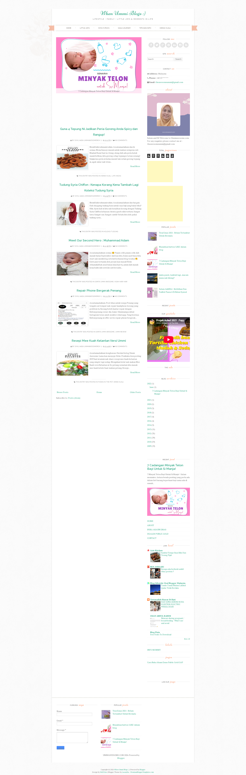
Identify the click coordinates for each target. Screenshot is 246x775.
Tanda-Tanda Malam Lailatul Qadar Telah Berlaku (173, 586)
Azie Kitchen (156, 550)
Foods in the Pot (105, 382)
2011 (149, 437)
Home (68, 28)
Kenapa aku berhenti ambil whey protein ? (172, 570)
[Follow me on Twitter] (156, 45)
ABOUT (150, 525)
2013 (149, 429)
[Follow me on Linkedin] (174, 45)
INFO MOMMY (154, 649)
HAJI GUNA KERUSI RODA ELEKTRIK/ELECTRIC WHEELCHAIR (172, 604)
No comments (121, 140)
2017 (149, 416)
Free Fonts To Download (160, 634)
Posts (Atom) (74, 398)
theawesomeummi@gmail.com (169, 82)
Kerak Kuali (106, 176)
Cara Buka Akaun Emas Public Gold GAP (165, 662)
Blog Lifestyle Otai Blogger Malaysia (167, 583)
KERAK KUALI (165, 28)
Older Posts (135, 392)
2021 (149, 400)
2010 (149, 441)
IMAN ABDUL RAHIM (160, 616)
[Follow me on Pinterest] (168, 45)
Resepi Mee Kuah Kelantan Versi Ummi (99, 340)
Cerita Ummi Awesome (104, 282)
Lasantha (125, 772)
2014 (149, 425)
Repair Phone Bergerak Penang (99, 290)
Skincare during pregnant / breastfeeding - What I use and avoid (172, 620)
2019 (149, 408)
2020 (149, 404)
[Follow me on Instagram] (180, 45)
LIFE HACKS (116, 176)
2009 (149, 446)
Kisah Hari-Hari (120, 282)
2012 (149, 433)
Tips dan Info (145, 28)
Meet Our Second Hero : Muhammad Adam (99, 240)
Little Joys (85, 28)
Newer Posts (62, 392)
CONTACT (151, 538)
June (151, 387)
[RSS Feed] (186, 45)
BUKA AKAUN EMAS (156, 529)
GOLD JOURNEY (124, 28)
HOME (150, 521)
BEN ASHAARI (157, 566)
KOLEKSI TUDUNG (111, 231)
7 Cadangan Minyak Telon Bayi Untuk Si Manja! (165, 467)
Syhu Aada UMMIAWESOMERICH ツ (88, 140)
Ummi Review (120, 332)
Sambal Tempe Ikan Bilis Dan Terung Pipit (173, 553)
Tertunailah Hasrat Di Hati (163, 599)
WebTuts (103, 772)
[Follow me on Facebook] (151, 45)
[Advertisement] (160, 171)
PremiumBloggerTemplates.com (142, 772)
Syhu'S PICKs (103, 28)
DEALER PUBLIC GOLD (157, 533)
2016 (149, 421)
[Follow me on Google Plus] (162, 45)
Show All (187, 639)
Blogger (120, 758)
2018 (149, 412)
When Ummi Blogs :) (123, 13)
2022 (149, 383)
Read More (135, 166)
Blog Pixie (155, 632)
